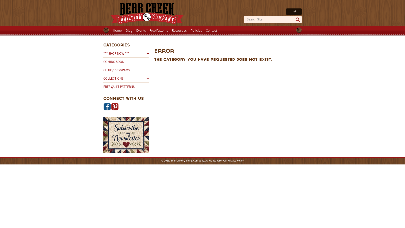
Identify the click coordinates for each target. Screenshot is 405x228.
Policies (196, 31)
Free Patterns (159, 31)
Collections (113, 78)
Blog (129, 31)
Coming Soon (113, 62)
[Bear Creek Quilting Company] (126, 135)
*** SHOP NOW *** (116, 54)
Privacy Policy (236, 161)
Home (117, 31)
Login (293, 11)
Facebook (107, 106)
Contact (211, 31)
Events (141, 31)
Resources (179, 31)
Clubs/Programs (116, 70)
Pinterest (115, 106)
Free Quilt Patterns (119, 87)
